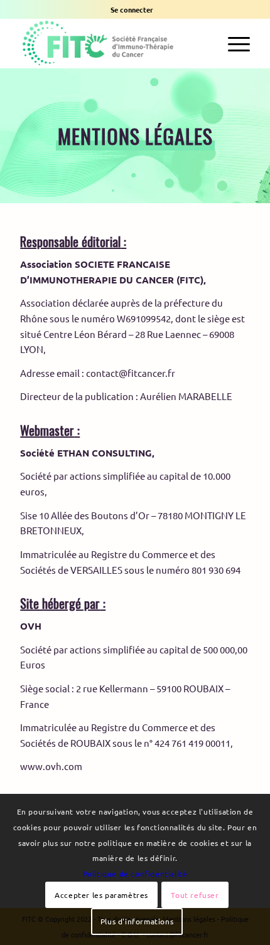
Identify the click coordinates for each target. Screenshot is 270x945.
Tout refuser (195, 895)
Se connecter (132, 9)
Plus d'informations (136, 921)
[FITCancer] (111, 43)
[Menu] (232, 43)
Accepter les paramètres (101, 895)
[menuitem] (131, 9)
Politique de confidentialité (135, 873)
